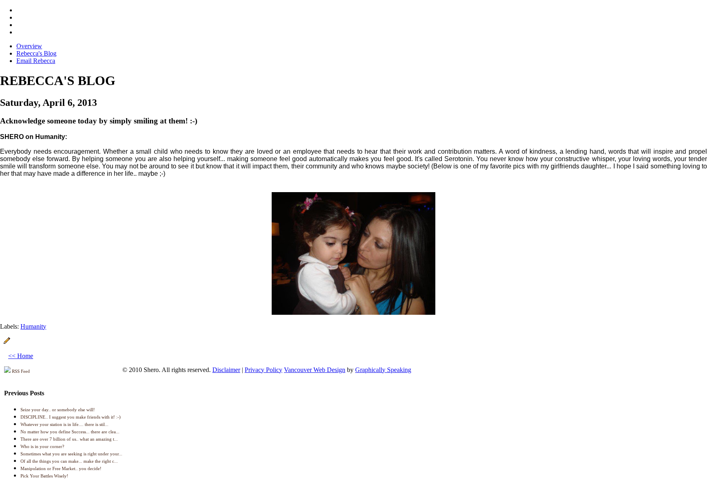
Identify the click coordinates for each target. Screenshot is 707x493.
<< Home (20, 355)
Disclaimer (226, 369)
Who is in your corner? (42, 446)
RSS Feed (20, 371)
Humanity (33, 326)
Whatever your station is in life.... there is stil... (64, 424)
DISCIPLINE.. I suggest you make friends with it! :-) (70, 417)
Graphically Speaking (383, 369)
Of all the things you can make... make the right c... (69, 461)
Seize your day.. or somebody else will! (57, 409)
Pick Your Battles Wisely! (44, 475)
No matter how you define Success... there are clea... (69, 431)
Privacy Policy (263, 369)
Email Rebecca (35, 60)
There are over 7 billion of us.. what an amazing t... (69, 439)
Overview (29, 46)
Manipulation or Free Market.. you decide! (60, 468)
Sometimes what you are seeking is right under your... (71, 453)
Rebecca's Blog (36, 53)
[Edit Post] (7, 341)
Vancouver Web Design (314, 369)
